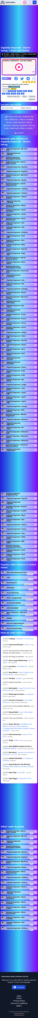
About (19, 998)
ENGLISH (13, 89)
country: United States (29, 54)
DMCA (19, 1006)
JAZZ (25, 91)
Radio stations (15, 54)
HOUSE (20, 91)
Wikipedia (32, 99)
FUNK (30, 91)
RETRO (13, 93)
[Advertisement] (19, 24)
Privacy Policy (19, 1001)
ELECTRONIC (12, 91)
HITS (8, 93)
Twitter (24, 96)
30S (4, 93)
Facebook (32, 96)
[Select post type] (27, 108)
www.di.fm (16, 96)
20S (23, 93)
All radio (6, 54)
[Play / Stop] (25, 2)
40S (18, 93)
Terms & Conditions (19, 1003)
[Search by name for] (19, 108)
